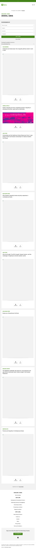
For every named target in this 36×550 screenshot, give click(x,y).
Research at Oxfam (17, 509)
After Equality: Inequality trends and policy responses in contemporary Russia (15, 196)
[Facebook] (18, 537)
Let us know (21, 486)
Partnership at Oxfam (18, 504)
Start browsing (17, 495)
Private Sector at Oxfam (18, 507)
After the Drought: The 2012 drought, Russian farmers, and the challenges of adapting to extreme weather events (17, 255)
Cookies (17, 519)
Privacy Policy (17, 523)
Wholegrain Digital (8, 547)
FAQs (18, 521)
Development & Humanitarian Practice (18, 500)
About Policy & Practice (18, 514)
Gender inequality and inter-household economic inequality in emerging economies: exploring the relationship (17, 109)
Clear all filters (18, 39)
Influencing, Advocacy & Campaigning (17, 502)
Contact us (18, 516)
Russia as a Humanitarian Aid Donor (11, 313)
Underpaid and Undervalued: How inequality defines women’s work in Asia (18, 50)
